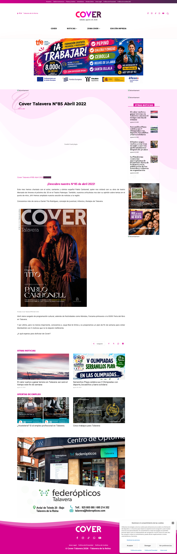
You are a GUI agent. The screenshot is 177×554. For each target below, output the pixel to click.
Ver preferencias (165, 546)
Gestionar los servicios (133, 540)
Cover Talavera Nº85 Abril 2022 (30, 177)
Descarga (47, 177)
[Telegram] (123, 344)
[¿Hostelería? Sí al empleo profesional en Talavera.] (43, 410)
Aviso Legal (163, 550)
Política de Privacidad (151, 550)
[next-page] (21, 431)
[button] (173, 523)
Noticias (20, 378)
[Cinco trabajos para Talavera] (99, 410)
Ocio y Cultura (77, 378)
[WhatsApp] (159, 13)
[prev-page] (18, 431)
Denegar (148, 546)
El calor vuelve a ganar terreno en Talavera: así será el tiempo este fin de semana (139, 116)
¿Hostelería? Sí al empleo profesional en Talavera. (41, 425)
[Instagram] (151, 13)
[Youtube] (163, 13)
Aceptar (130, 546)
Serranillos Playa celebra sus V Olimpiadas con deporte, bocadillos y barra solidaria (95, 383)
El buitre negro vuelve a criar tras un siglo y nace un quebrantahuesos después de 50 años (139, 146)
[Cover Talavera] (88, 529)
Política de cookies (136, 550)
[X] (113, 344)
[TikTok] (155, 13)
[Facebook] (148, 13)
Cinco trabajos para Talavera (86, 425)
